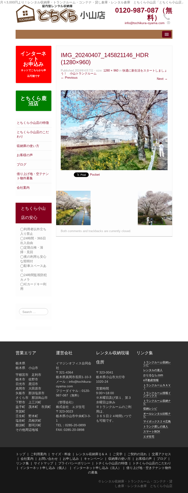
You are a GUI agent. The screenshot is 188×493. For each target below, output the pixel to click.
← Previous (69, 77)
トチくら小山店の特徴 (111, 463)
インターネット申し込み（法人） (97, 468)
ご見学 (117, 454)
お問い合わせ (48, 458)
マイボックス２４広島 (157, 421)
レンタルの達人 (153, 370)
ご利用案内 (38, 454)
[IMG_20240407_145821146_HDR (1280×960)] (114, 130)
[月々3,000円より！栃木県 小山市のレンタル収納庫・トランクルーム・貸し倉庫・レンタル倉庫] (60, 13)
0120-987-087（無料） (143, 13)
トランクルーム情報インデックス (157, 394)
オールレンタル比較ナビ (157, 415)
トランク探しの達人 (155, 426)
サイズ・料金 (61, 454)
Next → (162, 78)
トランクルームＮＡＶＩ (157, 387)
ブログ (21, 164)
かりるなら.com (153, 375)
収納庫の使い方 (28, 146)
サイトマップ (43, 463)
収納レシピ (150, 408)
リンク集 (22, 463)
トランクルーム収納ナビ (157, 402)
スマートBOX (151, 431)
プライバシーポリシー (74, 463)
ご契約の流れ (137, 454)
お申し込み (71, 458)
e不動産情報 (151, 380)
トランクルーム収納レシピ (157, 364)
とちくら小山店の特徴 (33, 123)
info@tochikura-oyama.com (145, 23)
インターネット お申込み (33, 64)
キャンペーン (93, 458)
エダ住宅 (148, 436)
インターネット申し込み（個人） (44, 468)
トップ (20, 454)
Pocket (95, 174)
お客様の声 (25, 155)
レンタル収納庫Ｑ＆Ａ (92, 454)
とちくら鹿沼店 (33, 100)
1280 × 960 (110, 70)
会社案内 (23, 187)
